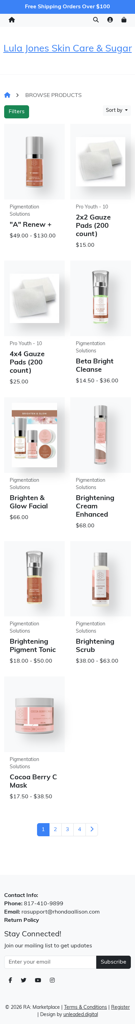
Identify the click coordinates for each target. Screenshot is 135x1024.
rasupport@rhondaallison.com (60, 912)
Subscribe (113, 962)
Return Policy (21, 920)
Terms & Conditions (85, 1007)
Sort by (115, 110)
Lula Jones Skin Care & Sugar (67, 49)
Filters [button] (17, 112)
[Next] (92, 829)
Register (120, 1007)
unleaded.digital (80, 1014)
